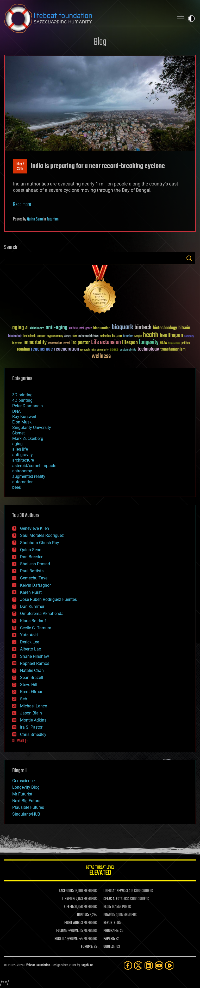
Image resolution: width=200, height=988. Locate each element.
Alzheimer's (37, 328)
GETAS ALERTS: (113, 899)
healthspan (171, 335)
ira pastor (80, 343)
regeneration (66, 349)
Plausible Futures (28, 807)
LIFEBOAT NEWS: (114, 891)
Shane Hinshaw (34, 656)
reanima (23, 349)
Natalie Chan (32, 670)
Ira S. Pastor (31, 727)
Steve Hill (28, 684)
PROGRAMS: (111, 930)
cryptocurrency (55, 336)
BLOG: (107, 907)
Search (189, 258)
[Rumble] (169, 965)
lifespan (130, 343)
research (85, 350)
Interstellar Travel (59, 343)
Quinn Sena (35, 219)
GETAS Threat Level (100, 871)
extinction (105, 336)
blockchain (15, 336)
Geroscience (23, 780)
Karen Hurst (31, 592)
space (114, 349)
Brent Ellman (31, 691)
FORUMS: (87, 946)
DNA (16, 411)
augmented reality (28, 476)
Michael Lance (33, 706)
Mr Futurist (22, 794)
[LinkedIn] (149, 965)
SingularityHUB (26, 814)
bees (16, 487)
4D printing (22, 400)
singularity (103, 350)
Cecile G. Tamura (35, 627)
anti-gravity (22, 454)
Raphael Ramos (34, 663)
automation (23, 481)
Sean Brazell (31, 677)
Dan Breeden (31, 556)
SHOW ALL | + (20, 741)
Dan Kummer (32, 606)
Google (138, 336)
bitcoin (184, 328)
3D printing (22, 394)
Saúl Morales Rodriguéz (42, 535)
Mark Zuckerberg (27, 438)
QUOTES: (109, 946)
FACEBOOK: (66, 891)
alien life (20, 449)
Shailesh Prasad (35, 563)
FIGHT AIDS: (72, 923)
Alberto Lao (30, 649)
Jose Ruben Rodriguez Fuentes (48, 599)
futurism (53, 219)
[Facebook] (128, 965)
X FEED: (69, 907)
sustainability (128, 350)
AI (26, 328)
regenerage (42, 349)
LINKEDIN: (68, 899)
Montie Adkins (33, 720)
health (150, 335)
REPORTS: (109, 923)
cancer (41, 336)
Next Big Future (26, 800)
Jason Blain (31, 713)
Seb (23, 698)
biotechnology (165, 328)
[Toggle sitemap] (180, 18)
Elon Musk (22, 422)
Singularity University (31, 427)
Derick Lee (29, 642)
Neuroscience (174, 343)
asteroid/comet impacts (34, 465)
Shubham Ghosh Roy (39, 542)
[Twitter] (138, 965)
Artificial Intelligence (80, 328)
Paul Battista (32, 570)
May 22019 (20, 166)
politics (186, 343)
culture (67, 336)
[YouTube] (159, 965)
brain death (29, 336)
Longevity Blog (26, 787)
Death (74, 336)
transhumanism (172, 349)
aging (18, 327)
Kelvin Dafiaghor (35, 585)
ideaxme (17, 343)
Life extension (106, 342)
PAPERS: (109, 938)
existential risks (88, 336)
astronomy (22, 470)
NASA (163, 343)
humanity (189, 336)
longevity (149, 342)
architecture (23, 460)
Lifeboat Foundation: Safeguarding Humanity (87, 18)
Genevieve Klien (34, 528)
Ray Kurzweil (24, 416)
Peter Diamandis (27, 405)
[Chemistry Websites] (100, 290)
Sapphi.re (87, 965)
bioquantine (101, 328)
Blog (100, 42)
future (117, 335)
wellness (101, 356)
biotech (143, 327)
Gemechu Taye (33, 578)
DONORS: (83, 915)
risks (93, 349)
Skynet (18, 433)
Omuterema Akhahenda (42, 613)
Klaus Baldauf (33, 620)
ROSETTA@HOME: (66, 938)
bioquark (122, 327)
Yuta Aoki (29, 634)
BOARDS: (109, 915)
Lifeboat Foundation (37, 965)
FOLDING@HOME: (67, 930)
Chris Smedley (33, 734)
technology (148, 349)
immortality (35, 342)
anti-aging (56, 327)
